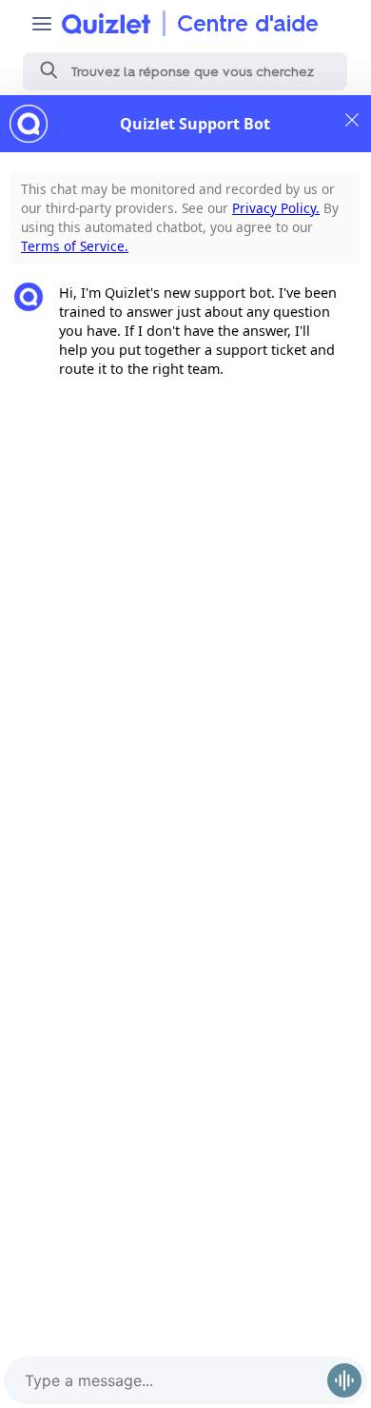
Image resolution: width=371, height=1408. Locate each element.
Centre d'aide (248, 23)
